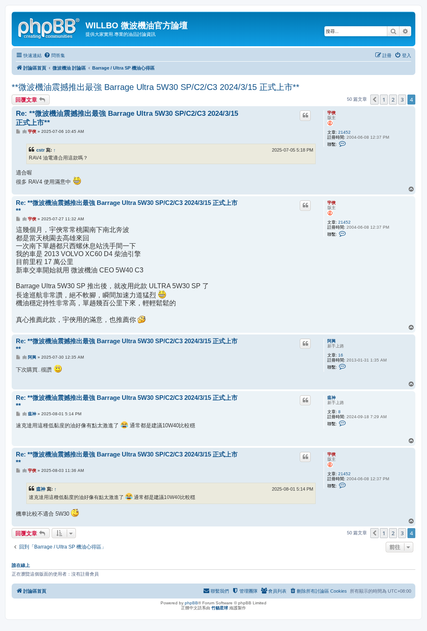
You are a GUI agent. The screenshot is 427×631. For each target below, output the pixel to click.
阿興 (331, 341)
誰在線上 (21, 565)
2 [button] (393, 99)
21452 (344, 132)
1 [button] (383, 99)
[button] (374, 100)
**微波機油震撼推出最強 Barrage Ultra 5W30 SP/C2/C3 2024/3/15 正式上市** (155, 87)
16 (340, 355)
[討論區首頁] (49, 27)
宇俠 (331, 112)
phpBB (191, 603)
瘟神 (331, 397)
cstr (40, 149)
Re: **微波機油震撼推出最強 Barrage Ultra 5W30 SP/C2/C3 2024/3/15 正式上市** (127, 118)
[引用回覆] (305, 115)
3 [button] (402, 99)
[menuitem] (54, 55)
